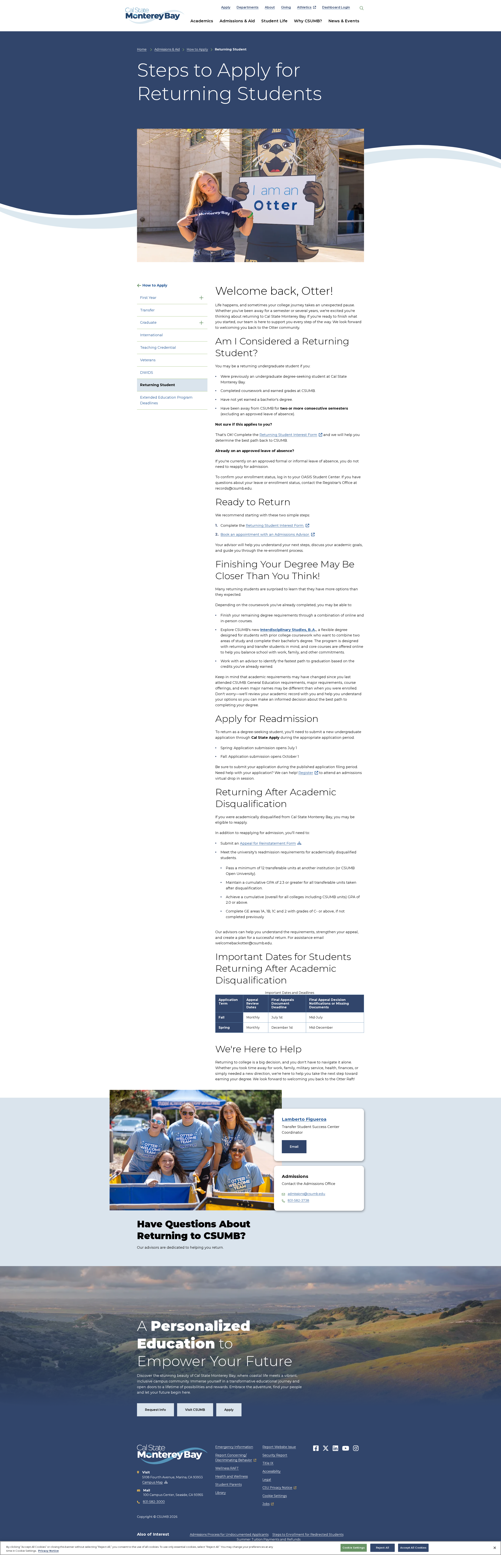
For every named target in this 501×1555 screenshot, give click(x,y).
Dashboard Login (336, 7)
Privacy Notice (48, 1550)
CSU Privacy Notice (277, 1487)
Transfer (147, 310)
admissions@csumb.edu (306, 1194)
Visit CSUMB (195, 1410)
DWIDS (146, 372)
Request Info (155, 1410)
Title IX (267, 1463)
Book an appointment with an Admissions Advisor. (265, 534)
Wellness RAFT (227, 1468)
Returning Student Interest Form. (275, 525)
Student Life (274, 21)
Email (294, 1147)
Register (305, 773)
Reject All (382, 1547)
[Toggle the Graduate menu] (201, 322)
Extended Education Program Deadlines (166, 400)
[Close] (494, 1547)
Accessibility (271, 1471)
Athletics (304, 7)
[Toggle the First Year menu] (201, 298)
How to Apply (197, 49)
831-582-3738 (298, 1200)
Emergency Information (234, 1447)
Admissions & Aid (237, 21)
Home (142, 49)
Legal (266, 1479)
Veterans (148, 360)
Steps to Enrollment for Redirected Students (307, 1534)
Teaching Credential (158, 347)
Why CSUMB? (308, 21)
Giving (286, 7)
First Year (148, 298)
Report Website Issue (279, 1447)
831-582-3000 (154, 1502)
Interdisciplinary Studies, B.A (287, 630)
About (270, 7)
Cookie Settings (274, 1496)
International (151, 335)
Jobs (265, 1504)
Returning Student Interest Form (288, 435)
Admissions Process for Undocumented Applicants (229, 1534)
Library (220, 1493)
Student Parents (228, 1484)
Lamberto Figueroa (304, 1119)
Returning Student (157, 385)
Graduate (148, 322)
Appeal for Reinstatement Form (268, 843)
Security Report (274, 1455)
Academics (201, 21)
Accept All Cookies (413, 1547)
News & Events (343, 21)
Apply (225, 7)
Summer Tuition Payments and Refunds (268, 1539)
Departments (248, 7)
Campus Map (152, 1482)
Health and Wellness (231, 1476)
